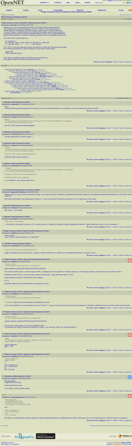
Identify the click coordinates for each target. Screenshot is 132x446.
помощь (26, 10)
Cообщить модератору (125, 62)
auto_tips (14, 25)
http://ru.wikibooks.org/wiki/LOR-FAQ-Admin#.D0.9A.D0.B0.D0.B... (26, 268)
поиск (40, 10)
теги (101, 2)
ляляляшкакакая (15, 92)
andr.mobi (31, 69)
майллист (80, 10)
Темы (118, 425)
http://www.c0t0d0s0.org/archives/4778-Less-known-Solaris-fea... (27, 58)
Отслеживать (128, 19)
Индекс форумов (112, 425)
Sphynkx (50, 84)
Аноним (33, 71)
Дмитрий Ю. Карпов (46, 76)
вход (113, 0)
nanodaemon (31, 81)
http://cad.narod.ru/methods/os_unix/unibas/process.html (31, 283)
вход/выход (101, 10)
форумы (9, 10)
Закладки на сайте (7, 442)
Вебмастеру (127, 444)
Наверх (115, 111)
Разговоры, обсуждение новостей (16, 17)
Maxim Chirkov (126, 442)
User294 (37, 79)
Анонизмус (42, 73)
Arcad (29, 91)
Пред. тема (123, 425)
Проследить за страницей (10, 444)
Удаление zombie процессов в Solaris (16, 69)
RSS (130, 98)
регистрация (119, 0)
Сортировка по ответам (122, 98)
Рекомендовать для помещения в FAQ (98, 425)
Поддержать (118, 444)
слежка (120, 10)
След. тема (129, 425)
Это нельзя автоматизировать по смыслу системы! (24, 76)
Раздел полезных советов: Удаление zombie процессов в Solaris (24, 82)
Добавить (110, 444)
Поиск (97, 2)
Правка (115, 62)
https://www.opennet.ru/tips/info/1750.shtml (27, 59)
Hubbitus (46, 82)
